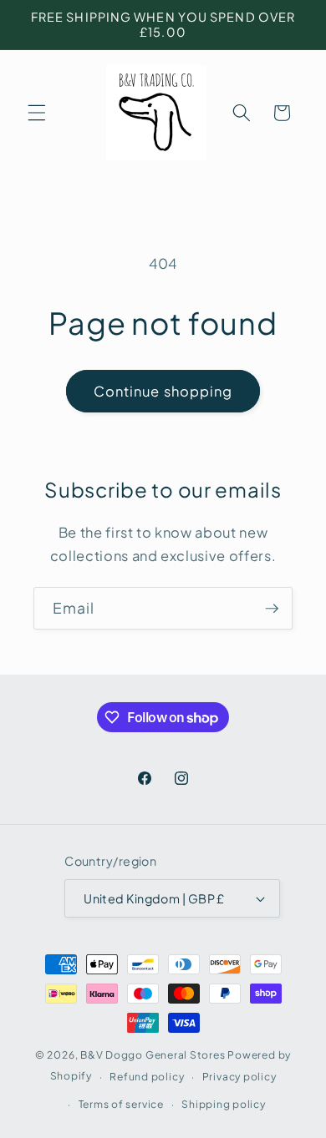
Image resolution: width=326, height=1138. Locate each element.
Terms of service (121, 1103)
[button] (37, 113)
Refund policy (147, 1076)
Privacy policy (239, 1076)
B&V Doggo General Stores (152, 1054)
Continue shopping (163, 391)
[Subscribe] (272, 608)
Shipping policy (223, 1103)
